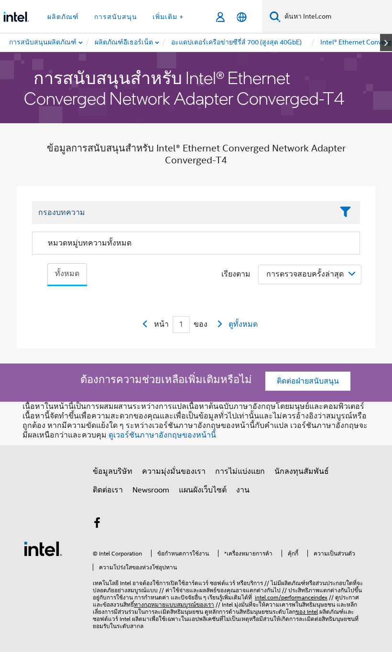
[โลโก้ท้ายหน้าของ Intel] (43, 548)
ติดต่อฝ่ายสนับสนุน (308, 381)
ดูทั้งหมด (243, 324)
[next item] (386, 42)
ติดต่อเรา (108, 490)
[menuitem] (124, 42)
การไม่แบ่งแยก (240, 471)
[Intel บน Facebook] (97, 524)
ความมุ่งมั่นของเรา (174, 471)
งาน (243, 490)
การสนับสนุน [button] (115, 16)
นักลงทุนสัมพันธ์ (301, 471)
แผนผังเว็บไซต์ (203, 490)
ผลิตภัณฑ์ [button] (63, 16)
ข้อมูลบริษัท (112, 471)
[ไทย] (241, 16)
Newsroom (150, 490)
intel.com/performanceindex (291, 597)
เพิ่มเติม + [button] (168, 16)
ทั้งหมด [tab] (67, 273)
